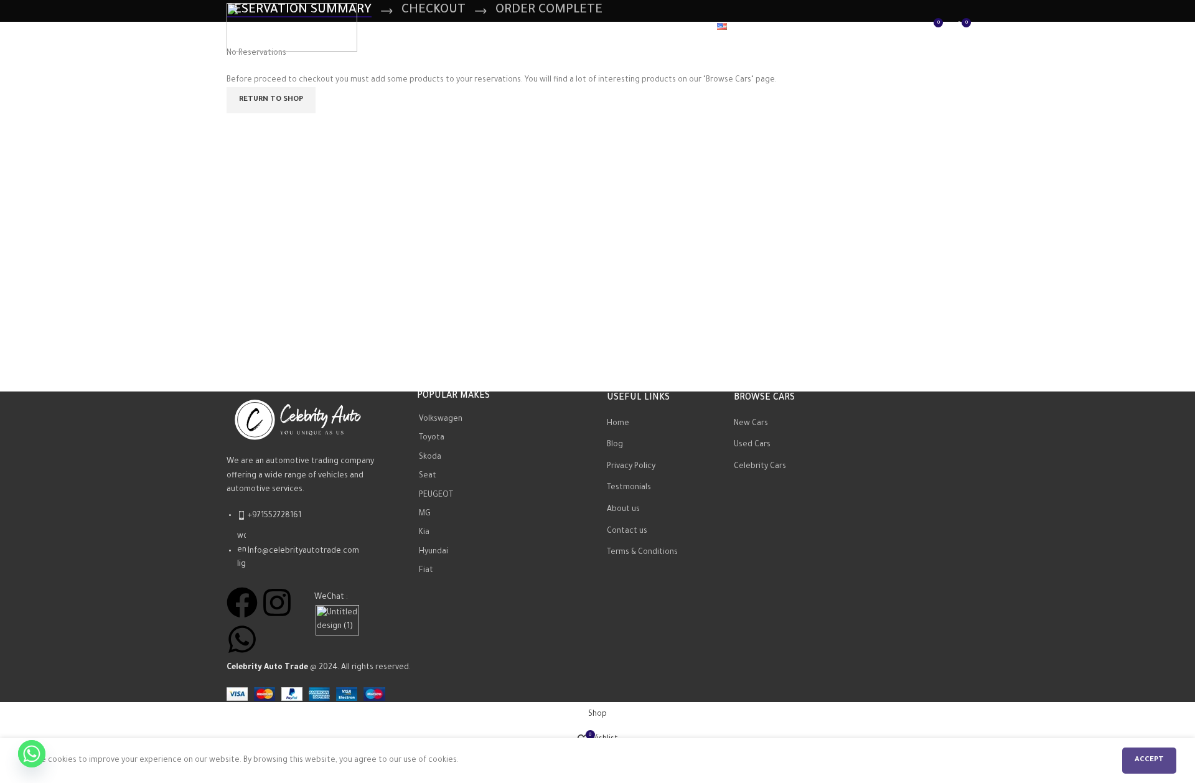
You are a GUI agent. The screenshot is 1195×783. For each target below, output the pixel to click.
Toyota (431, 438)
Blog (615, 445)
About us (623, 509)
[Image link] (295, 417)
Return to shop (271, 100)
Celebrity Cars (760, 466)
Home (618, 424)
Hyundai (433, 552)
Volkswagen (440, 419)
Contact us (627, 531)
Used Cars (752, 445)
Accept (1149, 760)
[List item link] (312, 546)
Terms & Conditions (642, 552)
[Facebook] (242, 602)
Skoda (430, 457)
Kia (424, 533)
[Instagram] (277, 602)
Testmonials (629, 488)
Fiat (426, 570)
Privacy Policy (631, 466)
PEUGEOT (436, 495)
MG (425, 514)
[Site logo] (292, 28)
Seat (427, 476)
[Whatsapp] (242, 639)
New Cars (751, 424)
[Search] (906, 27)
